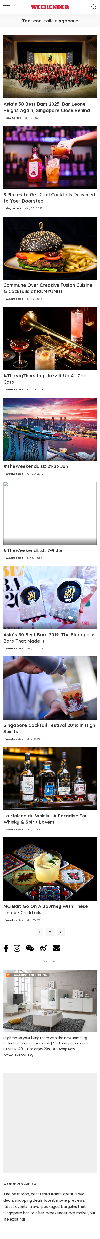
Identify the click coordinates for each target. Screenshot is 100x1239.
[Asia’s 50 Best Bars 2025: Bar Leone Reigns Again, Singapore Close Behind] (50, 66)
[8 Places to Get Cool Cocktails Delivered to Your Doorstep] (50, 157)
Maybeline (13, 117)
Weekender (14, 299)
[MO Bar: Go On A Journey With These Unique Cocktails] (50, 868)
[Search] (94, 7)
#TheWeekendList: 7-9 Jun (33, 550)
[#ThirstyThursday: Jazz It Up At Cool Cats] (50, 338)
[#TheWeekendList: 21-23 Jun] (50, 429)
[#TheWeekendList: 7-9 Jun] (50, 513)
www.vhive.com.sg (18, 1054)
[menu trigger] (9, 7)
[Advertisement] (50, 1123)
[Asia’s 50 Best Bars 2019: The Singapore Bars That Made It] (50, 597)
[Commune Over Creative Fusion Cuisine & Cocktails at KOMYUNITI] (50, 248)
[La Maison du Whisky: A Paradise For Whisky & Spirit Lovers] (50, 778)
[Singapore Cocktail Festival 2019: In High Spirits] (50, 687)
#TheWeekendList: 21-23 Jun (35, 466)
